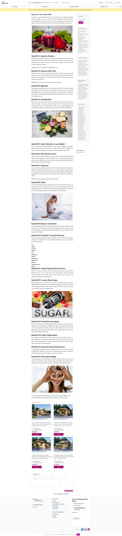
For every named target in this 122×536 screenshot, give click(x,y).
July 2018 (80, 125)
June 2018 (80, 126)
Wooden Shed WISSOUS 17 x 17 (39, 418)
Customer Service (109, 2)
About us (54, 501)
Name (35, 476)
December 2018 (81, 118)
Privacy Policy (55, 505)
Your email (74, 512)
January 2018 (81, 133)
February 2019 (81, 116)
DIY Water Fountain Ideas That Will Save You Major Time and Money (83, 69)
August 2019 (80, 108)
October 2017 (81, 136)
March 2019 (80, 114)
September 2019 (81, 106)
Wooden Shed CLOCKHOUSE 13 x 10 (63, 451)
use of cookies (61, 534)
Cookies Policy (55, 507)
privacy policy (77, 509)
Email (52, 476)
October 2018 (81, 121)
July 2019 (80, 109)
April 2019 (80, 113)
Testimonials (55, 508)
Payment (54, 515)
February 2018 (81, 131)
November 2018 (81, 119)
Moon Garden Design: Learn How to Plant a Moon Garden (82, 62)
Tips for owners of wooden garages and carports (82, 51)
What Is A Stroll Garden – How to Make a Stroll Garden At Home (83, 66)
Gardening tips (81, 37)
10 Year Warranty (56, 502)
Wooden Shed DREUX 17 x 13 (61, 418)
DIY (79, 32)
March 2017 (80, 139)
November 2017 (81, 135)
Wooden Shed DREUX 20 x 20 (39, 451)
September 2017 (81, 138)
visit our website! (63, 397)
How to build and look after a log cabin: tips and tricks (83, 42)
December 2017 (81, 134)
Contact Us (100, 2)
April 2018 (80, 129)
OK (78, 534)
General (80, 39)
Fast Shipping (55, 514)
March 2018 (80, 130)
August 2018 (80, 123)
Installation (54, 517)
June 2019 (80, 110)
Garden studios (81, 36)
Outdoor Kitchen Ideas (82, 72)
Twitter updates (80, 150)
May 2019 (80, 112)
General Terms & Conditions (58, 504)
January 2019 (81, 117)
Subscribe (76, 518)
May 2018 (80, 127)
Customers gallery (82, 31)
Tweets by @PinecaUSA (80, 152)
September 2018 (81, 122)
